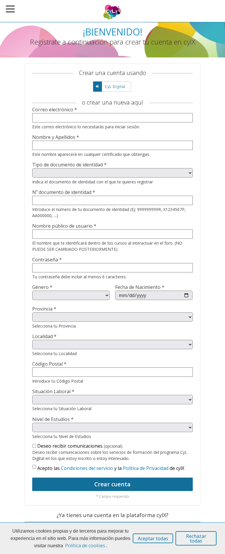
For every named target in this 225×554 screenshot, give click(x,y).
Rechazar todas (196, 538)
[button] (10, 8)
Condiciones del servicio (87, 468)
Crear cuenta (112, 484)
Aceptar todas (153, 538)
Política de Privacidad (145, 468)
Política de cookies (85, 545)
